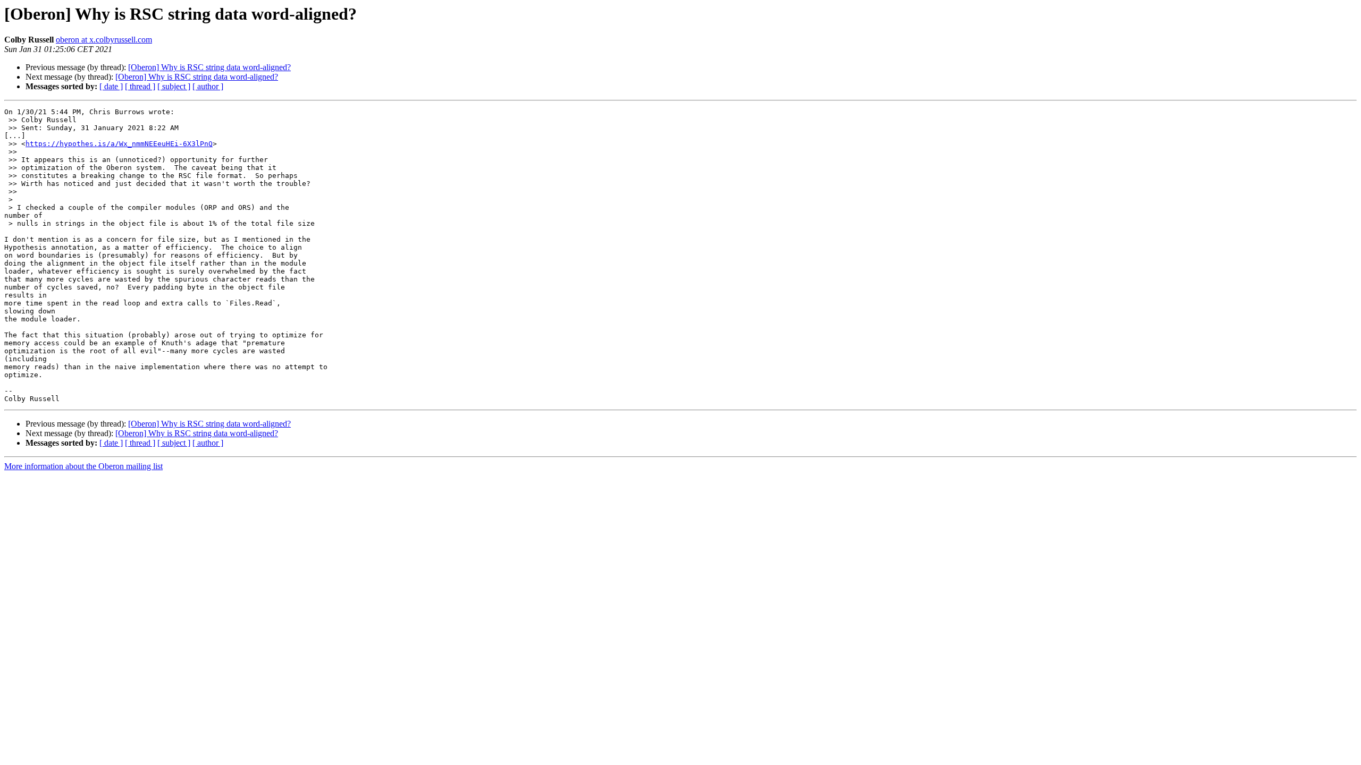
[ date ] (111, 86)
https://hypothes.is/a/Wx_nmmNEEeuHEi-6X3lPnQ (119, 144)
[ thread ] (140, 86)
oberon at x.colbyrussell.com (104, 39)
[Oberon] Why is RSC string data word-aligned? (209, 67)
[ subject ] (173, 86)
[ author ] (207, 86)
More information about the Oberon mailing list (83, 466)
